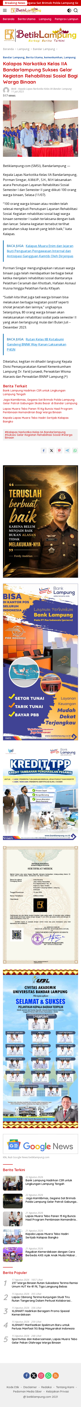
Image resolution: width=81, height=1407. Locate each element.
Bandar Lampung (14, 57)
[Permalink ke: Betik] (6, 90)
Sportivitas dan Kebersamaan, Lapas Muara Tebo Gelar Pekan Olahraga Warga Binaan (44, 1340)
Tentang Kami (65, 1387)
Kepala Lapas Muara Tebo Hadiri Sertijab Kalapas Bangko (36, 419)
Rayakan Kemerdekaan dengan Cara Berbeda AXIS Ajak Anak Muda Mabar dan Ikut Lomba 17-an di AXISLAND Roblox (50, 1253)
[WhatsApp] (48, 1375)
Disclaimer (30, 1387)
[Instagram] (41, 1375)
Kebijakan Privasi (57, 1391)
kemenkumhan (53, 57)
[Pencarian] (76, 10)
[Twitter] (34, 1375)
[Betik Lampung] (25, 10)
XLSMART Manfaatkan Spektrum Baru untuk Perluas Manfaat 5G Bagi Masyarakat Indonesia (43, 1326)
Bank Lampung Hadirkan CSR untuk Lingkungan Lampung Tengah (34, 392)
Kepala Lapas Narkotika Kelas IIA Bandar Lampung (45, 88)
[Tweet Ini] (51, 450)
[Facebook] (26, 1375)
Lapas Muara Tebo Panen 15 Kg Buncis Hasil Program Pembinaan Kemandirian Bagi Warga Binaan (38, 410)
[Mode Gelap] (69, 10)
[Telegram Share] (67, 450)
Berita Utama (34, 57)
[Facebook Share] (44, 450)
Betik (13, 88)
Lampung (70, 57)
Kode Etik (13, 1387)
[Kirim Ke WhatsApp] (75, 450)
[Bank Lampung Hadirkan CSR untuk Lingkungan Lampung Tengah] (13, 1183)
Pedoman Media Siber (27, 1391)
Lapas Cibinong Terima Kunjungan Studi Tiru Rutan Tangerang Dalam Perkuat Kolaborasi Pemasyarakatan (41, 1298)
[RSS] (55, 1375)
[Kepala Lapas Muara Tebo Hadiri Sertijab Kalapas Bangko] (13, 1236)
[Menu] (5, 10)
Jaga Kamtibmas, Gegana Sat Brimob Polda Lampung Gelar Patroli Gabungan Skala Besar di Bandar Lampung (40, 401)
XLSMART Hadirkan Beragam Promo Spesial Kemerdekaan (41, 1312)
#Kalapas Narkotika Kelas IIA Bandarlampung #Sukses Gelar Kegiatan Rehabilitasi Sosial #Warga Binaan (38, 434)
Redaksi (46, 1387)
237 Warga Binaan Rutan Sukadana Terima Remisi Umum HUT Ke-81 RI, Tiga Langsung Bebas (45, 1284)
